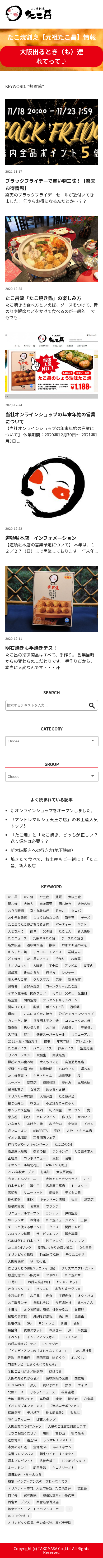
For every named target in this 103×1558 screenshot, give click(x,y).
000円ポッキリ (18, 1515)
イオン (88, 1123)
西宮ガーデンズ (19, 1502)
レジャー (68, 972)
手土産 (53, 965)
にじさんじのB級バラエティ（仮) (31, 1268)
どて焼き (14, 958)
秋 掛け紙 (38, 1261)
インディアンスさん (41, 1337)
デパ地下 (33, 1412)
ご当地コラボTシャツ (64, 1405)
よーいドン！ (17, 1467)
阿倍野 (73, 1398)
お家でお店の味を (74, 945)
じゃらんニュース (42, 1392)
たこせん (65, 931)
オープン (74, 1110)
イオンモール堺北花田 (24, 1165)
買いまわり (51, 1385)
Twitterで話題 (49, 1254)
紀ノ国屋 (55, 1110)
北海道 (73, 1123)
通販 (58, 896)
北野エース (16, 1392)
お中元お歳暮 (17, 917)
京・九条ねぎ (39, 910)
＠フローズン (17, 1130)
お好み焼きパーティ (22, 1343)
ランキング (60, 1151)
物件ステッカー (19, 1419)
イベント (14, 1337)
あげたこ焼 (35, 1123)
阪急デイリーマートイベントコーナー (35, 1508)
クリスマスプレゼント (77, 1268)
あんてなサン (62, 1447)
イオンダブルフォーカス (25, 1405)
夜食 (49, 1295)
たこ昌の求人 (83, 1151)
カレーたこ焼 (17, 1020)
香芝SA (32, 1440)
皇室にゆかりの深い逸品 (55, 1247)
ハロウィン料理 (19, 1233)
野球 (68, 1385)
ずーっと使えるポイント (25, 1227)
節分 (27, 1116)
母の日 (12, 1013)
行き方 (50, 972)
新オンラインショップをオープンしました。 (53, 810)
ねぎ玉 (35, 1103)
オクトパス (85, 1295)
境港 (58, 1398)
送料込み (74, 951)
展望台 (12, 1330)
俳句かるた (32, 972)
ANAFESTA (40, 1130)
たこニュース (17, 938)
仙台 (76, 1323)
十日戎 (12, 1309)
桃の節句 (14, 1199)
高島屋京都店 (55, 1185)
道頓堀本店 (35, 945)
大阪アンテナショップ (61, 1178)
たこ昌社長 (84, 1350)
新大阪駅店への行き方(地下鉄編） (43, 850)
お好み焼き (32, 986)
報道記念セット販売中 (58, 1495)
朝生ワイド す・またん (57, 1453)
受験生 (41, 1055)
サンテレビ (46, 1323)
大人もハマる (49, 1061)
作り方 (66, 1116)
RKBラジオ (50, 1343)
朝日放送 (39, 1467)
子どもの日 (73, 1192)
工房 (84, 1220)
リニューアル (80, 1034)
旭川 (46, 1433)
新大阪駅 (84, 931)
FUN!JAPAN (16, 1385)
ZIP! (87, 1178)
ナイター (84, 1385)
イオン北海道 (17, 1137)
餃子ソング (54, 1240)
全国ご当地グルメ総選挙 (25, 1371)
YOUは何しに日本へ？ (24, 1240)
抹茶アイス (66, 1048)
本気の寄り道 (17, 1447)
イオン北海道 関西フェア (27, 993)
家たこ (60, 910)
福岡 (39, 1110)
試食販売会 (16, 1089)
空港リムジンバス (20, 1453)
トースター (79, 1185)
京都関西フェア (44, 1137)
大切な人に (16, 931)
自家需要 (46, 903)
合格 (68, 1158)
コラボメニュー (35, 1158)
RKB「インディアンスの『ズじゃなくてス (38, 1481)
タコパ (76, 910)
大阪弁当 (46, 1096)
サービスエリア (47, 1233)
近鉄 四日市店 (19, 1357)
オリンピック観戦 (20, 1254)
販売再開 (71, 1233)
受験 (55, 1158)
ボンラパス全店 (19, 1110)
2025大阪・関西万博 (23, 1041)
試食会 (82, 1488)
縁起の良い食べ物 (20, 1061)
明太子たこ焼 (17, 979)
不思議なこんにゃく (60, 1103)
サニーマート (33, 1192)
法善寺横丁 (47, 1460)
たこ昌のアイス (38, 958)
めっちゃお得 (55, 1089)
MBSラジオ (16, 1220)
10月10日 (15, 1282)
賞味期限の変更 (57, 1378)
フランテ (52, 1206)
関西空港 (30, 1000)
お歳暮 (76, 958)
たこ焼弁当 (66, 1096)
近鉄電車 (14, 1440)
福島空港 (67, 1392)
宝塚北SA (39, 1447)
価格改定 (14, 1323)
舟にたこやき (75, 1254)
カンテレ (52, 1213)
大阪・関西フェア (20, 1398)
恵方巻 (12, 1116)
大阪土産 (74, 896)
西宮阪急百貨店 (47, 1502)
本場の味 (84, 1082)
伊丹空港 (71, 1213)
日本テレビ (16, 1185)
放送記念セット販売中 (24, 1275)
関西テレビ (73, 1227)
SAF (29, 1323)
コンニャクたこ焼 (77, 1020)
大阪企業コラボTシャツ (24, 1426)
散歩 (52, 945)
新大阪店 (14, 945)
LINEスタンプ (45, 1419)
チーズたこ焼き (72, 938)
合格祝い (68, 1027)
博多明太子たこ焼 (46, 1020)
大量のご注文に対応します (67, 1426)
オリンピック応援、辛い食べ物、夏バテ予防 (39, 1522)
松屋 (74, 1199)
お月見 (35, 1295)
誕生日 (35, 1185)
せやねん (52, 1275)
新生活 (12, 1000)
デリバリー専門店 (20, 1096)
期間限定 (64, 1075)
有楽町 (45, 1171)
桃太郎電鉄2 (55, 1412)
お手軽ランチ (17, 1302)
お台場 (35, 1220)
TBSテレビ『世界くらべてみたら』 (33, 1364)
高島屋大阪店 (17, 1151)
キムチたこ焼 (17, 951)
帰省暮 (12, 986)
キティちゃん (42, 1075)
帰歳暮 (12, 972)
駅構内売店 (16, 1206)
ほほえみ (55, 1371)
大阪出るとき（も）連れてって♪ (51, 56)
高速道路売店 (74, 1061)
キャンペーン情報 (52, 1199)
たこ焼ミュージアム (60, 1220)
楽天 (33, 1385)
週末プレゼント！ (20, 1460)
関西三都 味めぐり (50, 1357)
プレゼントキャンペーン (60, 1000)
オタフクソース (19, 1288)
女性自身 (85, 1247)
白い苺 (12, 1495)
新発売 (69, 917)
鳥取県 (44, 1398)
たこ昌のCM (63, 1144)
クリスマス (41, 979)
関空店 (31, 1082)
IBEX (30, 1199)
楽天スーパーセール (50, 1034)
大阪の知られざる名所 (24, 1378)
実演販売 (58, 1055)
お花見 (79, 1309)
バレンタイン (45, 1116)
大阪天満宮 (16, 1261)
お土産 (44, 896)
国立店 (79, 1378)
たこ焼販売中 (17, 1075)
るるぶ (74, 1412)
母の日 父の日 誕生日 (69, 993)
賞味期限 (30, 1495)
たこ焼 (28, 896)
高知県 (12, 1192)
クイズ (54, 1227)
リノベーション (19, 1055)
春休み (66, 1082)
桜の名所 (77, 1433)
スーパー (14, 1082)
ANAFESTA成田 (56, 1165)
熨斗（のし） (17, 1006)
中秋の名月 (16, 1295)
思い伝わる (32, 1027)
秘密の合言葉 (17, 1316)
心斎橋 (88, 1398)
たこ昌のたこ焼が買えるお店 (28, 924)
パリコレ (42, 1288)
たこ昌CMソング (19, 1247)
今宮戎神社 (63, 1302)
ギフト (82, 924)
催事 (47, 1041)
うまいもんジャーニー (23, 1178)
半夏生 (82, 1330)
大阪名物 (84, 903)
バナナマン (76, 1240)
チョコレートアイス (47, 951)
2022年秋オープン (21, 1171)
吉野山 (60, 1433)
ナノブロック (17, 965)
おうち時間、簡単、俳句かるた (46, 1309)
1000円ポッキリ (73, 1460)
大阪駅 (38, 965)
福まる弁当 (16, 1103)
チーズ (85, 917)
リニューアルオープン (23, 1213)
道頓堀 (74, 1006)
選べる (85, 1068)
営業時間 (46, 1068)
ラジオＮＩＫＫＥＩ (57, 1440)
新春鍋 (12, 1027)
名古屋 (35, 1206)
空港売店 (86, 1048)
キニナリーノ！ (63, 1467)
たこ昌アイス (17, 1048)
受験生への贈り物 (20, 1068)
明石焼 (12, 903)
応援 (58, 979)
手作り (60, 958)
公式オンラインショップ (76, 1013)
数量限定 (74, 979)
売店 (57, 1130)
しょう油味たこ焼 (46, 917)
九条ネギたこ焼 (44, 938)
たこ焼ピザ (73, 1275)
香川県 (63, 1316)
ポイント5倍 (55, 1006)
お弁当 (50, 1027)
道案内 (88, 965)
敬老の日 (39, 1151)
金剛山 (79, 1316)
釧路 (64, 1323)
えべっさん (85, 1302)
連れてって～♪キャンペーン (28, 1144)
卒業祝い (87, 1027)
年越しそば (41, 1302)
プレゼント (83, 1041)
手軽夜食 (65, 1295)
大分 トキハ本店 (79, 1130)
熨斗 (27, 1034)
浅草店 (88, 1199)
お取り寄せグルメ (68, 1288)
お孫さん (55, 1330)
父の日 (47, 931)
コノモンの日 (71, 1337)
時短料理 (49, 1082)
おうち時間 (16, 910)
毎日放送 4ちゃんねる (24, 1474)
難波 (36, 1006)
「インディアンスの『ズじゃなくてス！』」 (38, 1350)
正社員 (12, 1158)
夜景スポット (33, 1330)
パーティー (63, 924)
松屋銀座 (14, 1412)
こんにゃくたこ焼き (38, 1013)
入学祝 (12, 1034)
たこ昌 (12, 896)
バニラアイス (42, 1048)
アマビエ (71, 965)
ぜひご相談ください (22, 1433)
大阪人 (28, 903)
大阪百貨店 (64, 1171)
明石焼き (65, 903)
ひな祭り (14, 1123)
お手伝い (55, 1123)
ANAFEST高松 (43, 1316)
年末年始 (63, 1041)
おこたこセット (68, 1282)
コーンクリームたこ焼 (61, 986)
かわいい (84, 1116)
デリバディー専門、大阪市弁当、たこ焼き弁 (39, 1488)
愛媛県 (54, 1192)
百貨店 (35, 1089)
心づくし (77, 1357)
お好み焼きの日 (39, 1282)
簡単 (33, 931)
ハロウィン (66, 1068)
